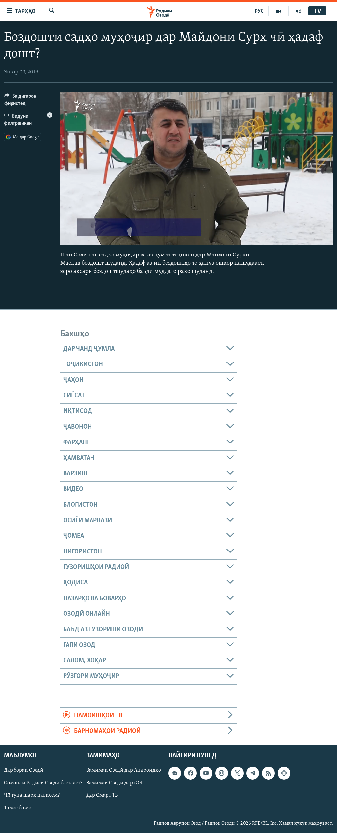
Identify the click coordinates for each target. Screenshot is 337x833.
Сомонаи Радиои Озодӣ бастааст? (43, 783)
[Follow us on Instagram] (221, 773)
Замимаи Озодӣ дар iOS (114, 783)
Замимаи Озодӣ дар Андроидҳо (123, 770)
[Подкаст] (284, 773)
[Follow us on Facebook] (190, 773)
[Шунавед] (298, 11)
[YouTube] (279, 11)
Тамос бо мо (17, 808)
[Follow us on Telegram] (252, 773)
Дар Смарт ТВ (102, 795)
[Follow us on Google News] (174, 773)
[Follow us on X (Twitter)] (237, 773)
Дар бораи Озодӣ (23, 770)
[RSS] (268, 773)
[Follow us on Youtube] (206, 773)
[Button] (28, 101)
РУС (259, 11)
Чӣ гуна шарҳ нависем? (32, 795)
